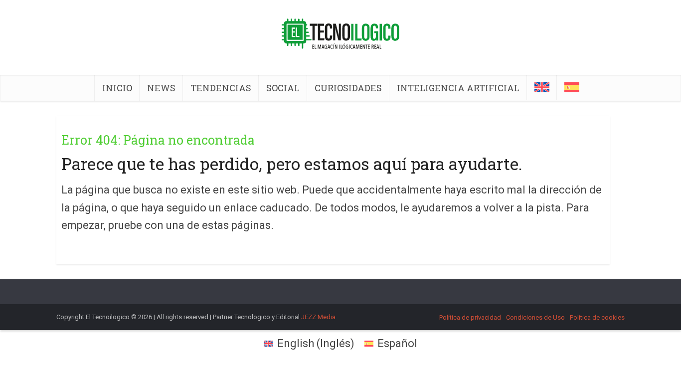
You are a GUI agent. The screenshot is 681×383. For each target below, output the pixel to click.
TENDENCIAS (220, 88)
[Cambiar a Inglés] (542, 87)
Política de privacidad (470, 317)
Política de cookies (597, 317)
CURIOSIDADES (348, 88)
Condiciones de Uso (535, 317)
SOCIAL (283, 88)
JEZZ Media (318, 317)
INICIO (117, 88)
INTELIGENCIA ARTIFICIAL (458, 88)
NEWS (161, 88)
